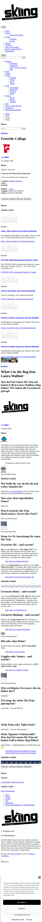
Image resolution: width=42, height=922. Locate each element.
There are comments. (16, 199)
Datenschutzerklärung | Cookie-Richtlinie (20, 830)
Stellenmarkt (9, 51)
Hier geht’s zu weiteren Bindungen (17, 646)
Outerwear (13, 63)
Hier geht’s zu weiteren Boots (15, 626)
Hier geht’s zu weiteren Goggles (17, 695)
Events (7, 37)
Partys (12, 82)
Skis (11, 69)
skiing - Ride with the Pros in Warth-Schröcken (19, 231)
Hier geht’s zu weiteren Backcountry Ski (19, 593)
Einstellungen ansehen (22, 915)
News (7, 31)
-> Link (10, 189)
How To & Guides (12, 47)
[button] (39, 877)
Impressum (29, 919)
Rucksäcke (14, 65)
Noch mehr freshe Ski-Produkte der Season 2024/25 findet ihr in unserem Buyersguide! (20, 777)
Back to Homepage (8, 816)
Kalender (13, 39)
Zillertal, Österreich (15, 181)
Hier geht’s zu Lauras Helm (15, 677)
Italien (12, 94)
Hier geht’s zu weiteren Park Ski (16, 578)
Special (8, 43)
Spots (7, 86)
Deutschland (14, 88)
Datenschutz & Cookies (18, 919)
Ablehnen (21, 908)
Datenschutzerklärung (13, 110)
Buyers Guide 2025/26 (13, 49)
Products (8, 45)
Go (24, 57)
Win (6, 104)
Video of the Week (16, 35)
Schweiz (13, 92)
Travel (12, 98)
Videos (7, 33)
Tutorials (13, 102)
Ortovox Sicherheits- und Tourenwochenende (18, 291)
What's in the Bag (17, 807)
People (12, 100)
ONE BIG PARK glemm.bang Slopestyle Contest (19, 260)
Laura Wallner (17, 491)
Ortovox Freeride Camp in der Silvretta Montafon (20, 318)
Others (12, 84)
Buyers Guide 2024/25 (13, 106)
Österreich (13, 90)
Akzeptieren (22, 902)
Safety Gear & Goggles (18, 67)
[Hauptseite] (21, 21)
